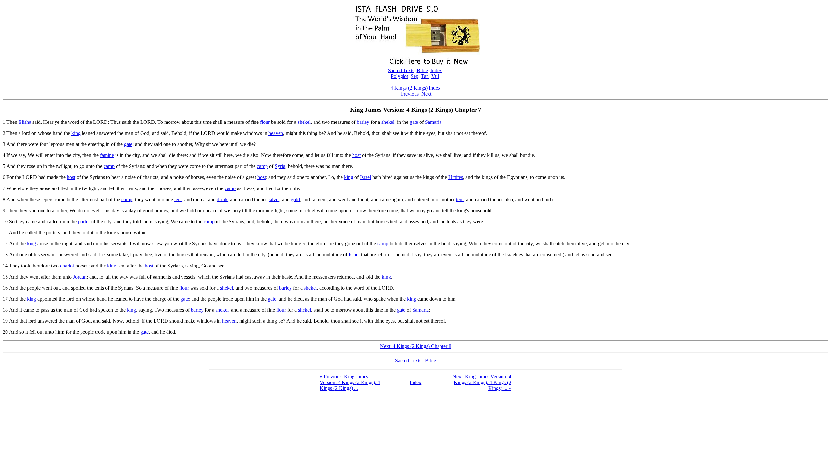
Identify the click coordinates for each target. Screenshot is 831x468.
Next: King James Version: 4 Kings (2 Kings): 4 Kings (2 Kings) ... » (482, 382)
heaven (275, 133)
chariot (67, 265)
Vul (435, 76)
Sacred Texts (401, 70)
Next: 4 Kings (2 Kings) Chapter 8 (415, 346)
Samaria (433, 122)
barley (363, 122)
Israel (365, 177)
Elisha (25, 122)
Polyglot (399, 76)
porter (84, 221)
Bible (422, 70)
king (76, 133)
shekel (304, 122)
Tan (425, 76)
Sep (414, 76)
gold (295, 199)
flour (265, 122)
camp (109, 166)
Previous (410, 94)
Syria (280, 166)
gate (414, 122)
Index (436, 70)
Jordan (80, 277)
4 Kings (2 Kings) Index (415, 88)
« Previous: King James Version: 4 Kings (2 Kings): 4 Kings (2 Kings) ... (350, 382)
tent (178, 199)
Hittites (455, 177)
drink (222, 199)
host (356, 155)
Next (426, 94)
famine (107, 155)
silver (274, 199)
